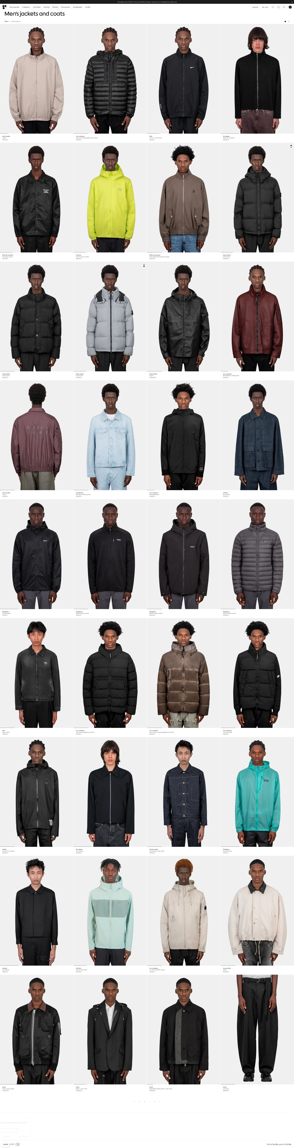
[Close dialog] (189, 548)
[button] (153, 584)
